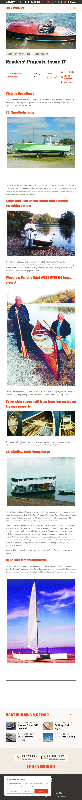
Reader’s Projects (41, 54)
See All (70, 714)
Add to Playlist (68, 77)
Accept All (42, 791)
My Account (72, 2)
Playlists (58, 2)
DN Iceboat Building (65, 736)
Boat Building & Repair (26, 722)
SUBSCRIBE (46, 2)
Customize (14, 791)
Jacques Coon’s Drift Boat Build (28, 726)
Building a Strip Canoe (53, 445)
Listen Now (69, 72)
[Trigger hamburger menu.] (74, 8)
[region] (27, 786)
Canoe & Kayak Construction (18, 54)
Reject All (28, 791)
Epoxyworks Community (14, 75)
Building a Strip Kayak (62, 726)
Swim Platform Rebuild (25, 738)
